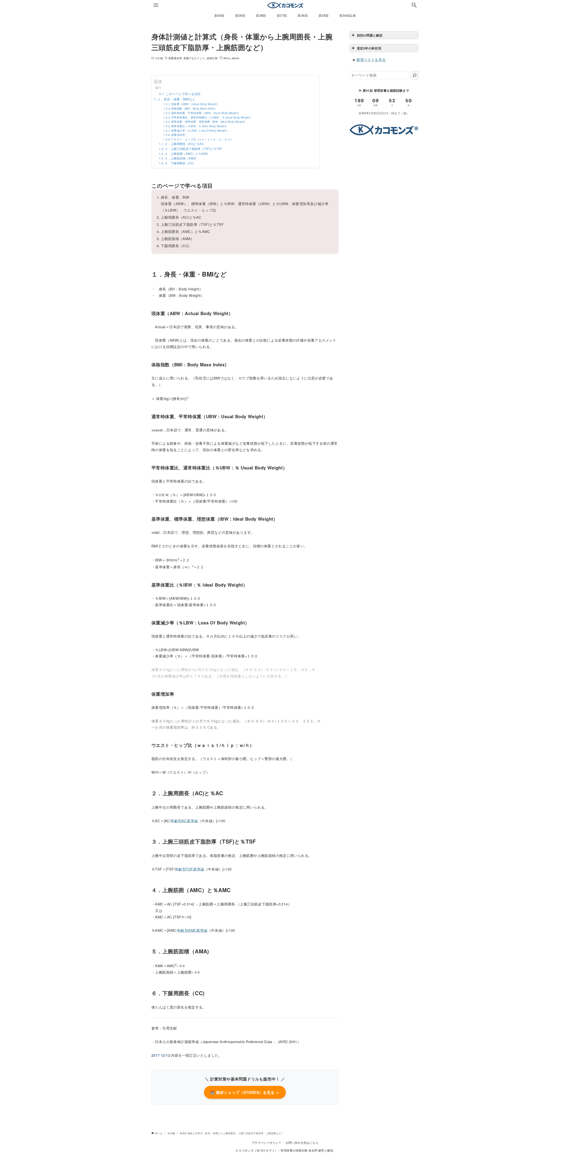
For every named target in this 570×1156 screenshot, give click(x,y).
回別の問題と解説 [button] (370, 35)
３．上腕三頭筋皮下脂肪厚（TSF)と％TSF (193, 149)
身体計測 (212, 58)
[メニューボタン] (155, 5)
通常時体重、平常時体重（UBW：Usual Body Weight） (205, 113)
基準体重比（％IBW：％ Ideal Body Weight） (199, 126)
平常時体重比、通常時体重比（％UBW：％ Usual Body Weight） (211, 117)
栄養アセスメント (194, 58)
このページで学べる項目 (183, 94)
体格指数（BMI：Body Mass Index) (193, 108)
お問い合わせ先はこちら (302, 1142)
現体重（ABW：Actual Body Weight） (195, 104)
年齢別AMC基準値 (192, 930)
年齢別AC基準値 (184, 820)
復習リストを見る (371, 59)
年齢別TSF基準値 (189, 869)
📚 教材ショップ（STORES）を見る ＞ (244, 1092)
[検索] (415, 75)
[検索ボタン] (414, 5)
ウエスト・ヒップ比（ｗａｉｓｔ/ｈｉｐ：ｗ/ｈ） (202, 139)
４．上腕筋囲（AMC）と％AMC (186, 153)
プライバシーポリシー (266, 1142)
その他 (159, 58)
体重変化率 (175, 58)
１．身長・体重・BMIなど (176, 99)
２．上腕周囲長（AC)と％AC (184, 144)
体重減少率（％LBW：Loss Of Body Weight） (200, 130)
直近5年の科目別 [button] (369, 48)
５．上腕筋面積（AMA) (180, 158)
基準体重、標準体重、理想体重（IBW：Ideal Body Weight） (209, 121)
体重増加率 (178, 135)
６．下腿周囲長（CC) (179, 163)
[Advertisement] (384, 172)
